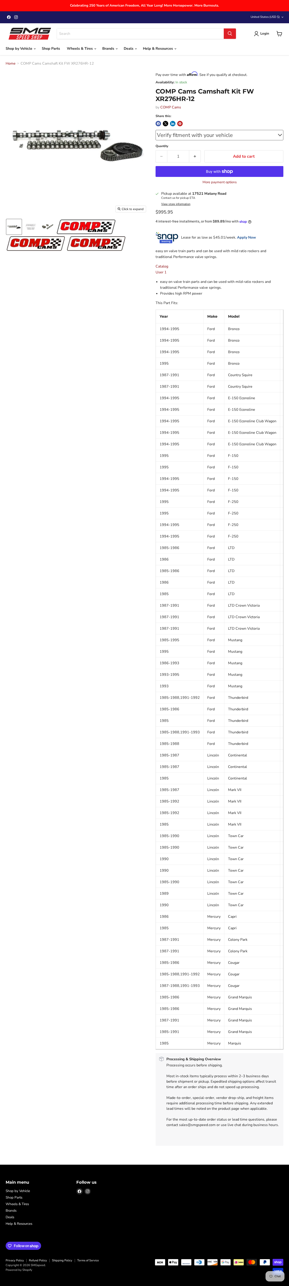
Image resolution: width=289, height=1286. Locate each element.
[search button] (230, 33)
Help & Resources (158, 48)
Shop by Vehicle (19, 48)
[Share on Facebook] (158, 123)
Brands (108, 48)
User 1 (161, 272)
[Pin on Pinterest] (180, 123)
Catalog (162, 266)
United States (265, 17)
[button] (14, 227)
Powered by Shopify (19, 1270)
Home (11, 63)
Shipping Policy (62, 1260)
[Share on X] (165, 123)
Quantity (162, 146)
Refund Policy (38, 1260)
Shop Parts (51, 48)
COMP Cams (170, 107)
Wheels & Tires (80, 48)
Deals (129, 48)
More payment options (220, 182)
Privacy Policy (15, 1260)
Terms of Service (88, 1260)
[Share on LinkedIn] (172, 123)
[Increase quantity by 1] (195, 156)
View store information (175, 204)
